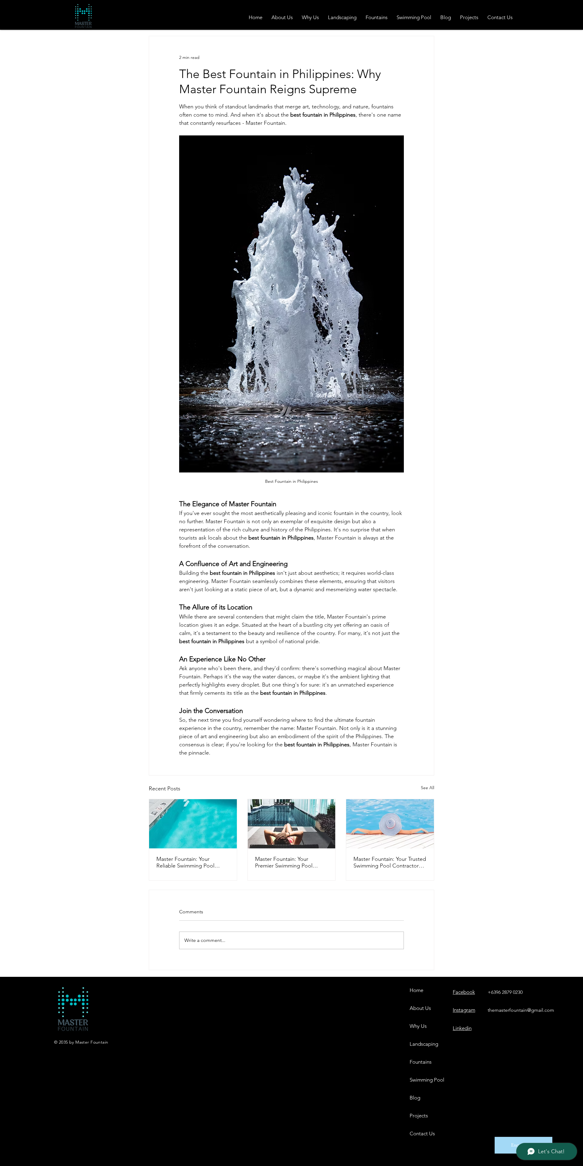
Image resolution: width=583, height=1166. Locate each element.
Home (416, 990)
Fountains (420, 1062)
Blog (415, 1098)
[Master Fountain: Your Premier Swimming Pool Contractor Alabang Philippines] (292, 823)
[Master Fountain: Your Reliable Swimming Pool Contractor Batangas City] (193, 823)
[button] (376, 17)
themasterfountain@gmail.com (521, 1010)
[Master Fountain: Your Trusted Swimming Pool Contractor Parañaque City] (390, 823)
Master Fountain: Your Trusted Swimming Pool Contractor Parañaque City (389, 862)
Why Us (418, 1026)
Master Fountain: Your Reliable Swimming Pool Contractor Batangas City (186, 862)
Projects (419, 1116)
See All (427, 787)
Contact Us (422, 1133)
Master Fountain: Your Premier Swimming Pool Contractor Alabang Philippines (283, 862)
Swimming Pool (426, 1080)
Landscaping (424, 1044)
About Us (420, 1008)
